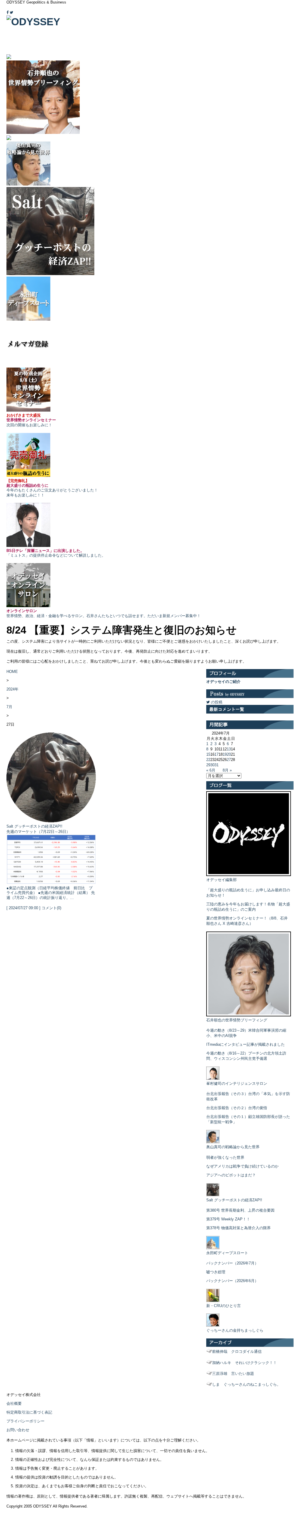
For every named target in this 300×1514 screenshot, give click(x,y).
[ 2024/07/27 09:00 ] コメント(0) (33, 908)
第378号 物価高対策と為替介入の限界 (238, 1228)
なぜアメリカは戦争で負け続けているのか (242, 1166)
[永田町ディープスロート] (212, 1248)
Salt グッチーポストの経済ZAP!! (34, 826)
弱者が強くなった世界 (225, 1157)
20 (229, 754)
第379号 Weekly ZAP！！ (228, 1219)
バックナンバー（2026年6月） (232, 1281)
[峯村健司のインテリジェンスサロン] (212, 1078)
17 (216, 754)
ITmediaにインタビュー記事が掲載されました (245, 1044)
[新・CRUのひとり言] (212, 1301)
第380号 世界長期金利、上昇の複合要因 (240, 1210)
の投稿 (216, 702)
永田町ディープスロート (227, 1253)
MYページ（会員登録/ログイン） (268, 8)
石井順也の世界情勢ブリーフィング (236, 1020)
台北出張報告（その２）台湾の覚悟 (236, 1108)
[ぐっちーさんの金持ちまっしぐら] (212, 1325)
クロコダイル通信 (237, 1351)
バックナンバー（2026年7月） (232, 1263)
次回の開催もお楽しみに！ (31, 420)
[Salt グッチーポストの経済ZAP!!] (212, 1195)
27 (229, 759)
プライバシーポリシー (25, 1421)
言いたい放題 (233, 1373)
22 (208, 759)
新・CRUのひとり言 (223, 1306)
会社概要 (14, 1403)
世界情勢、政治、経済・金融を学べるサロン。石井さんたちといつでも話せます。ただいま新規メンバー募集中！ (103, 613)
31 (216, 765)
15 (208, 754)
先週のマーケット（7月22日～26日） (38, 831)
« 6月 (210, 770)
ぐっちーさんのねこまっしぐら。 (246, 1384)
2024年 (12, 689)
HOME (12, 671)
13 (229, 749)
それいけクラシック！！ (244, 1362)
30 (212, 765)
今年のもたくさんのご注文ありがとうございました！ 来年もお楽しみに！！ (52, 488)
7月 (9, 707)
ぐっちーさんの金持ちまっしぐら (234, 1330)
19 (225, 754)
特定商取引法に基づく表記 (29, 1412)
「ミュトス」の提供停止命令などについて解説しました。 (55, 553)
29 (208, 765)
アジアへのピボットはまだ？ (231, 1175)
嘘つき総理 (215, 1272)
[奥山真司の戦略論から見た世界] (212, 1142)
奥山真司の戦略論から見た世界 (233, 1147)
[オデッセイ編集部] (248, 875)
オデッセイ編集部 (221, 880)
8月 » (227, 770)
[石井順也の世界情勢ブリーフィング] (248, 1015)
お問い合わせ (17, 1430)
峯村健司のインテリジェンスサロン (236, 1083)
